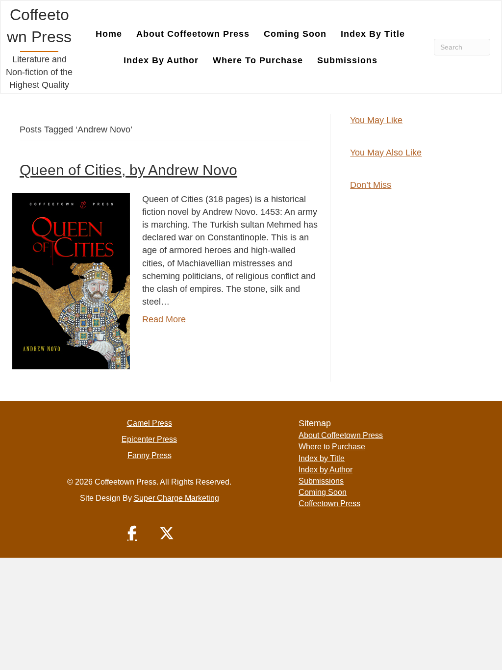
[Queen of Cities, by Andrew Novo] (71, 280)
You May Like (376, 120)
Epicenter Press (149, 439)
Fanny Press (149, 455)
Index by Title (373, 34)
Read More (164, 319)
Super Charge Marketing (176, 498)
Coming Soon (295, 34)
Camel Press (149, 423)
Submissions (347, 60)
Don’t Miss (370, 185)
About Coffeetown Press (193, 34)
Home (109, 34)
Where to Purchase (258, 60)
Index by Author (161, 60)
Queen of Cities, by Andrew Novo (128, 170)
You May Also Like (386, 152)
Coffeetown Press (329, 503)
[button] (132, 533)
